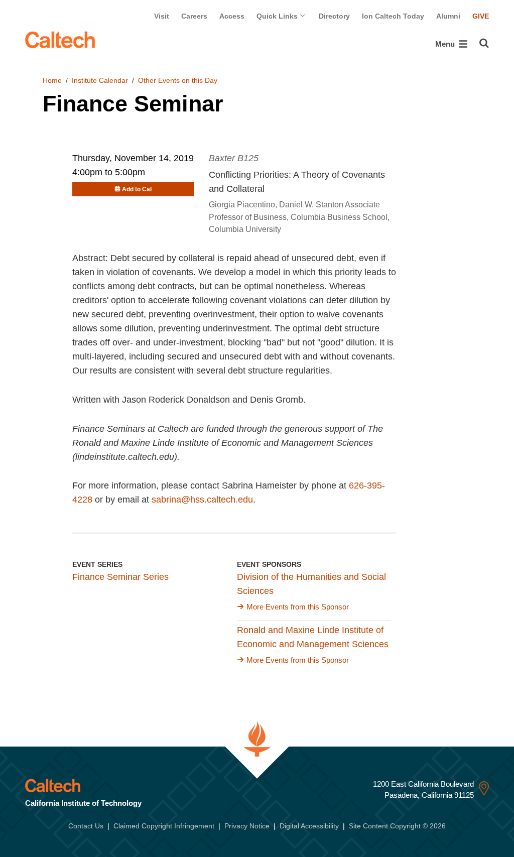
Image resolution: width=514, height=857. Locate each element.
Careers (194, 16)
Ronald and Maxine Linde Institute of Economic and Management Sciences (313, 637)
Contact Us (85, 826)
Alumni (448, 16)
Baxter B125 (234, 158)
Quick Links (278, 16)
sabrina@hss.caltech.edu (202, 500)
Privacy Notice (247, 826)
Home (52, 80)
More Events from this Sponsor (297, 606)
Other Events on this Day (177, 80)
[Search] (484, 43)
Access (231, 16)
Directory (334, 16)
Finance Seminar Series (120, 577)
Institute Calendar (100, 80)
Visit (161, 16)
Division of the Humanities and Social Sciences (311, 584)
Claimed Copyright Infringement (163, 826)
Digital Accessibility (309, 826)
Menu (446, 44)
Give (480, 16)
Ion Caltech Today (393, 16)
